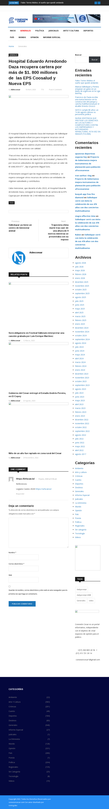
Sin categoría (80, 529)
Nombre (12, 552)
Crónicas (79, 476)
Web (10, 575)
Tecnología (80, 533)
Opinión (34, 37)
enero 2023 (80, 416)
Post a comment (55, 89)
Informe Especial (51, 37)
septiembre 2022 (82, 431)
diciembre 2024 (81, 328)
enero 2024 (80, 370)
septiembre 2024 (82, 339)
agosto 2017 (80, 454)
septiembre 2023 (82, 385)
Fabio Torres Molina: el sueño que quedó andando (42, 3)
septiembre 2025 (82, 293)
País (12, 37)
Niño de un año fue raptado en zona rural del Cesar (35, 453)
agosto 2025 (80, 297)
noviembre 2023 (82, 377)
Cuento (78, 480)
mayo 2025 (80, 308)
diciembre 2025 (81, 282)
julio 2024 (79, 347)
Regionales (80, 525)
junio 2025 (79, 305)
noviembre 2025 (82, 286)
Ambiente (79, 468)
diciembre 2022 (81, 419)
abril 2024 (79, 358)
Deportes (88, 30)
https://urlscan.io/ (25, 479)
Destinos (79, 487)
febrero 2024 (80, 366)
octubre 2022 (81, 427)
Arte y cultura (71, 30)
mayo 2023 (80, 400)
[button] (96, 3)
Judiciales (54, 30)
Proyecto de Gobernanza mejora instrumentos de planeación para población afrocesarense (87, 164)
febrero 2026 (80, 274)
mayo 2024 (80, 354)
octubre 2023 (81, 381)
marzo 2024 (80, 362)
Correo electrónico (16, 564)
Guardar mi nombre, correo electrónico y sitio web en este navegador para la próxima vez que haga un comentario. (38, 592)
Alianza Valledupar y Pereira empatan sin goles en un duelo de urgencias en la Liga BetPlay (87, 90)
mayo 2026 (80, 270)
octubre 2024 (81, 335)
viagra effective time (85, 216)
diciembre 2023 (81, 373)
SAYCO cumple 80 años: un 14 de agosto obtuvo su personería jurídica (86, 112)
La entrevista (80, 503)
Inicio (13, 30)
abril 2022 (79, 450)
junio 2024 (79, 351)
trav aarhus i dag (83, 175)
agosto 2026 (80, 263)
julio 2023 (79, 393)
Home (11, 46)
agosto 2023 (80, 389)
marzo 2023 (80, 408)
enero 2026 (80, 278)
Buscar (78, 55)
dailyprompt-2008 (84, 595)
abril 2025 (79, 312)
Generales (25, 30)
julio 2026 (79, 266)
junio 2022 (79, 442)
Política (39, 30)
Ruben (78, 234)
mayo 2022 (80, 446)
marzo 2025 (80, 316)
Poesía (78, 518)
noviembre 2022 (82, 423)
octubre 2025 (81, 289)
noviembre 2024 (82, 331)
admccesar (15, 89)
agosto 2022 (80, 435)
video (91, 600)
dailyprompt (82, 589)
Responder (20, 494)
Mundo (22, 37)
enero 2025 (80, 324)
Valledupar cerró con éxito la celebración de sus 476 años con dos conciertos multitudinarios (86, 204)
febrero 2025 (80, 320)
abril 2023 (79, 404)
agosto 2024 (80, 343)
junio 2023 (79, 396)
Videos (78, 537)
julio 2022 (79, 438)
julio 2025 (79, 301)
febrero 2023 (80, 412)
